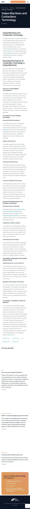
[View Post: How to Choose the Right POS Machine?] (15, 360)
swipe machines (8, 53)
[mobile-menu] (28, 2)
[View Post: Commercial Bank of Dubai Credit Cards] (15, 442)
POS (22, 338)
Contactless (4, 23)
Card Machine (6, 338)
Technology (15, 341)
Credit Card (4, 452)
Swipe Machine (6, 341)
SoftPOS (10, 413)
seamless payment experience (11, 215)
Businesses (6, 129)
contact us (9, 335)
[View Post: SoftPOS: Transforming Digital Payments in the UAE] (15, 403)
